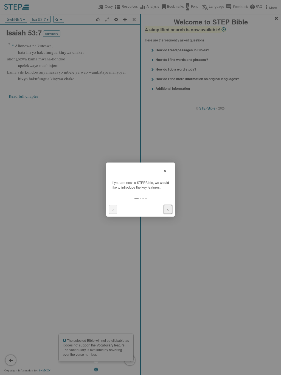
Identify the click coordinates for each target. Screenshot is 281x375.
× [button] (165, 170)
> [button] (168, 209)
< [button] (113, 209)
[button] (136, 198)
